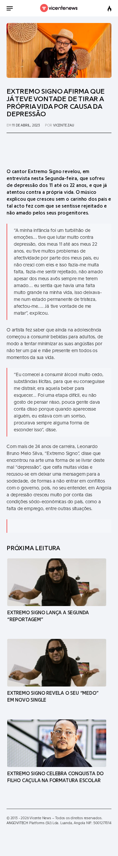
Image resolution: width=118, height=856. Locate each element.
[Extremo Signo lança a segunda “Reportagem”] (56, 582)
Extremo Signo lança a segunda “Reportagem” (48, 616)
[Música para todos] (59, 8)
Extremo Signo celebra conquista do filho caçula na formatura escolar (55, 777)
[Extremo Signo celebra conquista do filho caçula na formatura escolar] (56, 743)
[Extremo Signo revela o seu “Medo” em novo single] (56, 662)
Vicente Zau (63, 125)
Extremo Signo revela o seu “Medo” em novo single (52, 697)
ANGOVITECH (17, 823)
